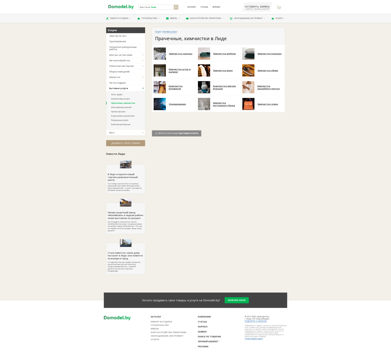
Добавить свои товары (125, 143)
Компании (204, 317)
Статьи (204, 7)
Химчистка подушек (270, 54)
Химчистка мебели (224, 54)
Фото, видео (116, 94)
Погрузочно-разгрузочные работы (123, 48)
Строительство (149, 18)
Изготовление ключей (121, 107)
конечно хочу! (237, 300)
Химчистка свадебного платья (268, 87)
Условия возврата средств (254, 339)
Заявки (202, 331)
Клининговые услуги (120, 98)
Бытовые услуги (118, 88)
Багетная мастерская (120, 124)
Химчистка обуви (268, 70)
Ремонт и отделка (119, 18)
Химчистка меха (223, 70)
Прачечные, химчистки (123, 103)
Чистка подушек (117, 82)
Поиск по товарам (209, 336)
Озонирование (177, 104)
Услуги (279, 18)
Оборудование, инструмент (248, 18)
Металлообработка (119, 60)
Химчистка (114, 77)
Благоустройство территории (205, 18)
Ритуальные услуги (119, 120)
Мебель (173, 18)
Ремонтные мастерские (121, 65)
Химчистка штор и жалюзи (180, 70)
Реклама (203, 346)
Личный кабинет (208, 341)
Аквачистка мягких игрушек (224, 87)
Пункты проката (118, 111)
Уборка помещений (119, 71)
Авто (111, 132)
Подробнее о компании (256, 321)
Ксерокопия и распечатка (123, 116)
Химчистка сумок (268, 104)
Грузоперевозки (117, 41)
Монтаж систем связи (120, 54)
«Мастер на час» (117, 35)
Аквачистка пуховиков (176, 87)
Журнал (216, 7)
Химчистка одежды (180, 54)
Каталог (192, 7)
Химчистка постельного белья (224, 104)
